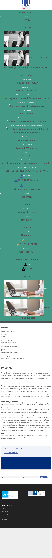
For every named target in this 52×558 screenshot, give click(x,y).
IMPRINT (3, 509)
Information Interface (27, 256)
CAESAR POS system (27, 87)
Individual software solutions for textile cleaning (27, 159)
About (26, 201)
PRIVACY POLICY (5, 511)
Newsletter (26, 231)
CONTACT (4, 517)
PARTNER (27, 24)
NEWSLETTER (5, 519)
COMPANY (26, 193)
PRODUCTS (26, 72)
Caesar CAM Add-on (27, 144)
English (27, 8)
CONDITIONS (5, 514)
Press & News (27, 216)
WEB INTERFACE (26, 248)
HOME (26, 16)
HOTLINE (27, 273)
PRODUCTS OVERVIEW (27, 79)
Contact (27, 224)
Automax (27, 152)
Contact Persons (27, 208)
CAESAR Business (27, 110)
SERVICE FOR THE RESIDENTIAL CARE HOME (26, 167)
